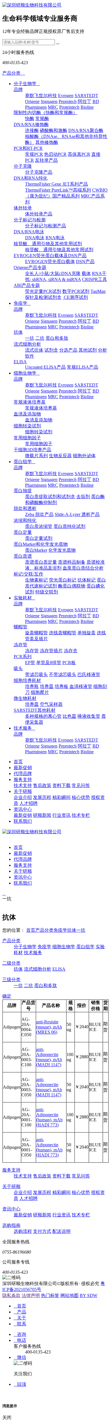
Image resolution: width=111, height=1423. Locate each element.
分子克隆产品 (38, 172)
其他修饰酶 (46, 142)
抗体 (18, 332)
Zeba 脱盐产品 (39, 514)
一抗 (29, 338)
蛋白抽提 (23, 490)
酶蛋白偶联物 (71, 586)
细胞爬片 (40, 692)
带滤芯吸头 (36, 674)
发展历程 (42, 797)
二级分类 (11, 963)
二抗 (39, 338)
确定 (6, 996)
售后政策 (42, 785)
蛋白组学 (24, 461)
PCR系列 (23, 656)
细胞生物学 (27, 373)
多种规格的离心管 (43, 716)
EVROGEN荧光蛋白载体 (50, 261)
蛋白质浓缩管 (38, 526)
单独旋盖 (86, 632)
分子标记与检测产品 (45, 225)
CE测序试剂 (75, 297)
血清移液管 (80, 686)
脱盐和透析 (25, 508)
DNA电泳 (34, 237)
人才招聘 (28, 803)
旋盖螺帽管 (36, 632)
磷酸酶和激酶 (53, 130)
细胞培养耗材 (27, 680)
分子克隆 (23, 166)
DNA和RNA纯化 (31, 178)
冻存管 (20, 644)
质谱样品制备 (71, 562)
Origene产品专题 (30, 267)
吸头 (18, 668)
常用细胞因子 (27, 437)
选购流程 (23, 1231)
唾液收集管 (88, 716)
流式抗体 (34, 350)
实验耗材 (24, 597)
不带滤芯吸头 (62, 674)
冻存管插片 (51, 650)
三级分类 (11, 979)
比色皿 (69, 716)
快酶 (29, 118)
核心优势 (81, 797)
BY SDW (88, 1295)
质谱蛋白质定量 (41, 562)
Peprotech (68, 101)
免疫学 (22, 303)
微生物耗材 (25, 698)
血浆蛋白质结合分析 (83, 568)
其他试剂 (88, 350)
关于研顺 (23, 791)
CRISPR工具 (94, 279)
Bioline (87, 107)
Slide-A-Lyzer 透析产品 (77, 514)
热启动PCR (55, 154)
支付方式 (42, 1231)
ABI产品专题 (27, 285)
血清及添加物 (27, 414)
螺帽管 (20, 626)
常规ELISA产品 (82, 367)
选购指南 (11, 1225)
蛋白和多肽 (57, 338)
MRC (53, 107)
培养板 (61, 686)
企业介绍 (23, 797)
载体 (86, 273)
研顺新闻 (42, 815)
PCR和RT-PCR (28, 148)
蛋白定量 (23, 532)
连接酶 (32, 130)
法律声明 (31, 1295)
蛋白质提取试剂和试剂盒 (50, 496)
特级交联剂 (46, 591)
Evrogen (65, 95)
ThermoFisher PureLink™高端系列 (58, 190)
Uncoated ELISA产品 (45, 367)
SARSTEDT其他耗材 (35, 710)
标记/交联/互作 (28, 574)
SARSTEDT (86, 95)
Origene (32, 101)
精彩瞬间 (61, 797)
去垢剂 (83, 496)
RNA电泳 (55, 237)
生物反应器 (60, 455)
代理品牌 (23, 773)
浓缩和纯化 (25, 520)
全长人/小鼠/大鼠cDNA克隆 (53, 273)
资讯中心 (23, 809)
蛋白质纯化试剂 (69, 526)
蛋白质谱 (23, 556)
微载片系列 (36, 455)
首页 (18, 761)
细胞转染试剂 (27, 425)
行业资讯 (61, 815)
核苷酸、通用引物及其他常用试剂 (48, 243)
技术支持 (23, 785)
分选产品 (68, 350)
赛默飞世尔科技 (41, 95)
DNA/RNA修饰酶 (31, 124)
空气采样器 (51, 704)
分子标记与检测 (30, 219)
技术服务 (24, 728)
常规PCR (34, 154)
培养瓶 (32, 686)
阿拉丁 (84, 101)
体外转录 (23, 207)
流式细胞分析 (27, 344)
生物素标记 (36, 580)
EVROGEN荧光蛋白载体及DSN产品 (50, 255)
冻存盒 (70, 650)
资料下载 (61, 785)
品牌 (18, 89)
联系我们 (23, 821)
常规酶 (42, 118)
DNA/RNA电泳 (29, 231)
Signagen (49, 101)
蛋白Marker (36, 550)
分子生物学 (27, 83)
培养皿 (47, 686)
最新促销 (23, 767)
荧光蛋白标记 (62, 580)
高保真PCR (79, 154)
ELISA (20, 361)
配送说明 (61, 1231)
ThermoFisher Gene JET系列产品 (56, 184)
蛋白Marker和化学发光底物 (41, 544)
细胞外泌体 (84, 455)
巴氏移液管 (88, 674)
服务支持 (23, 779)
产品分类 (44, 930)
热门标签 (50, 1295)
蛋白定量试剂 (38, 538)
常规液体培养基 (30, 402)
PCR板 (69, 662)
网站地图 (69, 1295)
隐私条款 (11, 1295)
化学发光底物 (62, 550)
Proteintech (69, 107)
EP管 (30, 662)
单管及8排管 (48, 662)
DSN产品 (85, 261)
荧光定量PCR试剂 (43, 291)
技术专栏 (81, 815)
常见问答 (81, 785)
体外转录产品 (38, 213)
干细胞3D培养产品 (32, 449)
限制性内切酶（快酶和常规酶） (45, 112)
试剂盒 (51, 350)
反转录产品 (46, 160)
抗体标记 (86, 580)
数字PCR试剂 (75, 291)
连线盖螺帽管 (62, 632)
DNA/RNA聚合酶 (85, 130)
